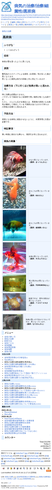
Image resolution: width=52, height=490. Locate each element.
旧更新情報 (27, 479)
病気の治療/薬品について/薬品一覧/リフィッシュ (25, 373)
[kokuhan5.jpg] (14, 225)
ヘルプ (36, 25)
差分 (24, 22)
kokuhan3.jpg (9, 458)
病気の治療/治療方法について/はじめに (20, 431)
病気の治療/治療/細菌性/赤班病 (20, 401)
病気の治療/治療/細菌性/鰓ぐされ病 (20, 364)
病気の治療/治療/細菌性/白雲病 (20, 397)
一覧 (16, 25)
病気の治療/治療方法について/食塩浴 (22, 404)
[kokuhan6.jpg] (14, 193)
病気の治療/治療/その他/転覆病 (17, 427)
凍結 (19, 22)
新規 (10, 25)
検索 (21, 25)
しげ (9, 483)
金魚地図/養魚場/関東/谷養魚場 (17, 429)
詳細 (36, 453)
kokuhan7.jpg (21, 453)
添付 (42, 22)
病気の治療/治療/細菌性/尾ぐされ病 (22, 393)
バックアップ (33, 22)
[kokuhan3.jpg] (14, 283)
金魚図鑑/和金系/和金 (13, 425)
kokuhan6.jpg (37, 461)
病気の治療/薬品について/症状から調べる (24, 390)
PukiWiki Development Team (28, 486)
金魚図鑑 (8, 345)
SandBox (9, 360)
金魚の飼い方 (10, 337)
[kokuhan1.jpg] (13, 322)
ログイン (44, 25)
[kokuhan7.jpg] (14, 161)
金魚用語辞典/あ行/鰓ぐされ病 (17, 366)
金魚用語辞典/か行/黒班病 (26, 477)
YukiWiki (8, 369)
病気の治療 (6, 31)
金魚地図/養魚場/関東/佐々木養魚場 (19, 421)
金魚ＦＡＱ (9, 343)
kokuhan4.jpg (35, 458)
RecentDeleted (10, 412)
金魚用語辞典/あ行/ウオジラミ (17, 375)
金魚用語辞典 (10, 347)
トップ (5, 22)
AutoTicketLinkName (13, 418)
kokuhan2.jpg (32, 456)
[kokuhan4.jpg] (14, 258)
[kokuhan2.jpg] (14, 302)
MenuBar (8, 414)
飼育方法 (8, 341)
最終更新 (28, 25)
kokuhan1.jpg (12, 461)
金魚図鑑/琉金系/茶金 (14, 371)
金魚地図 (8, 349)
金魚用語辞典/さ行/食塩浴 (16, 357)
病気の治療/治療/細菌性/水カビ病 (21, 395)
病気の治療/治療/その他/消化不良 (19, 378)
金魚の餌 (8, 351)
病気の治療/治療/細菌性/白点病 (20, 386)
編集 (13, 22)
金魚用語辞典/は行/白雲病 (15, 433)
